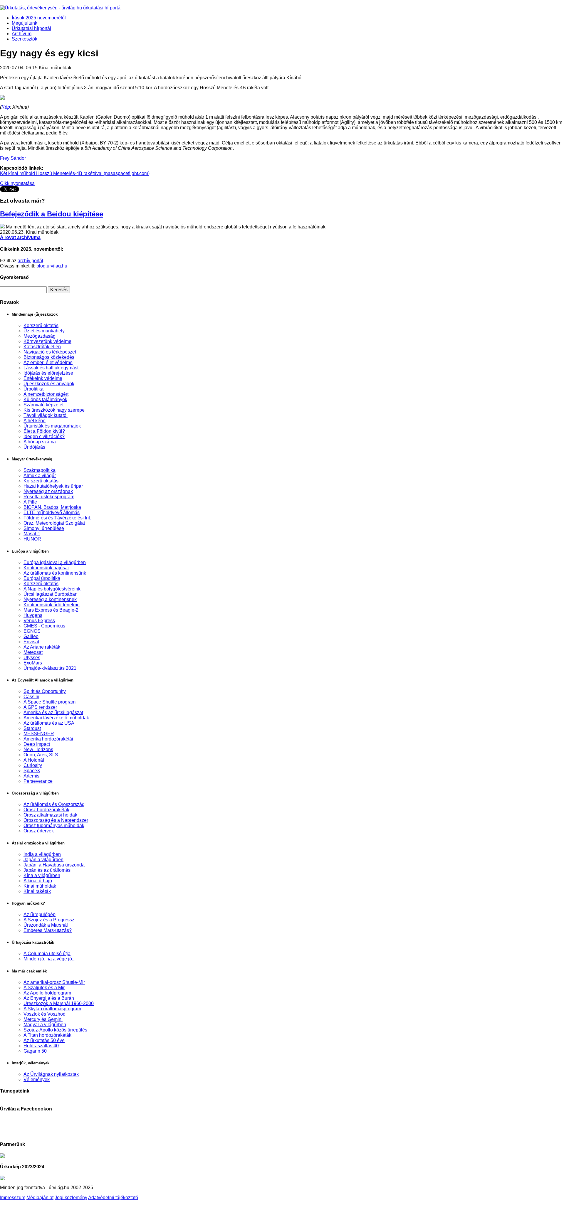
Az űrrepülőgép (40, 914)
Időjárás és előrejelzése (48, 373)
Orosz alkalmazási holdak (50, 814)
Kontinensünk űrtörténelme (52, 604)
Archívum (21, 33)
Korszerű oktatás (41, 325)
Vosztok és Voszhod (45, 1014)
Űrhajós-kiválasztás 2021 (50, 668)
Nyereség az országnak (48, 491)
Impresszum (12, 1197)
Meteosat (33, 652)
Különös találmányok (45, 399)
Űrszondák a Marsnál (46, 925)
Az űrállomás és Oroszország (54, 804)
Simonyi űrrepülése (44, 528)
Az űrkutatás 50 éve (44, 1040)
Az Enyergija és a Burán (49, 998)
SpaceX (32, 770)
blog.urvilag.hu (51, 265)
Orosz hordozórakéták (46, 809)
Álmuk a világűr (40, 475)
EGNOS (32, 631)
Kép (5, 107)
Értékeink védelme (43, 378)
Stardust (32, 728)
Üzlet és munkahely (44, 330)
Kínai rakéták (37, 891)
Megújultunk (24, 23)
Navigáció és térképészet (50, 351)
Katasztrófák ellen (42, 346)
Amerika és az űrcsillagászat (53, 712)
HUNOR (32, 538)
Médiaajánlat (39, 1197)
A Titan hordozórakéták (47, 1035)
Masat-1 (32, 533)
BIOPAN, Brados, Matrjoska (52, 507)
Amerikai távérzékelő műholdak (56, 717)
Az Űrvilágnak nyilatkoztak (51, 1074)
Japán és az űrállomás (47, 870)
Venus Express (39, 620)
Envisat (31, 641)
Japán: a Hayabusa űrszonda (54, 864)
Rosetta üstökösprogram (49, 496)
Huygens (33, 615)
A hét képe (35, 420)
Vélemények (37, 1079)
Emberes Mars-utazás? (48, 930)
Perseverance (38, 781)
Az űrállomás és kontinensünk (55, 572)
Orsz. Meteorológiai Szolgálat (54, 523)
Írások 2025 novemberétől (39, 17)
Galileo (31, 636)
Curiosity (33, 765)
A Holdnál (34, 760)
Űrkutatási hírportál (31, 28)
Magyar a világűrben (45, 1024)
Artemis (31, 775)
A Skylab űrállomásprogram (52, 1008)
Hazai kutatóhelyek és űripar (53, 486)
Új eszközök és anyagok (49, 383)
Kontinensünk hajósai (46, 567)
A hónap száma (40, 441)
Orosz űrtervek (39, 830)
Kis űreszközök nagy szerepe (54, 410)
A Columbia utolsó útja (47, 953)
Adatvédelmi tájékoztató (113, 1197)
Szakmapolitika (40, 470)
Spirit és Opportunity (45, 691)
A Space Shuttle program (49, 701)
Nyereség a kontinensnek (50, 599)
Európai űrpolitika (42, 578)
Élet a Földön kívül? (44, 431)
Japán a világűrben (43, 859)
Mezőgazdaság (40, 336)
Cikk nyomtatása (17, 183)
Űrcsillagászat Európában (51, 594)
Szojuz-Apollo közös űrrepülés (55, 1029)
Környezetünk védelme (47, 341)
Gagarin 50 (35, 1051)
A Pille (30, 501)
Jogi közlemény (71, 1197)
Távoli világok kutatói (46, 415)
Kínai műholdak (40, 885)
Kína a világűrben (42, 875)
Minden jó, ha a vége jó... (49, 958)
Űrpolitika (33, 388)
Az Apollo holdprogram (47, 992)
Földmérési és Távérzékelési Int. (57, 517)
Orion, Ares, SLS (41, 754)
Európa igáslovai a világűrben (55, 562)
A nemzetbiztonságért (46, 394)
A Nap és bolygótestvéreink (52, 588)
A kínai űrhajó (38, 880)
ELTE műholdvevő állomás (52, 512)
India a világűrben (42, 854)
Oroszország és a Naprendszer (56, 820)
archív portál (30, 260)
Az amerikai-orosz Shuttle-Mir (54, 982)
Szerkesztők (24, 38)
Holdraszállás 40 (41, 1045)
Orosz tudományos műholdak (54, 825)
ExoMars (33, 662)
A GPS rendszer (40, 707)
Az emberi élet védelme (48, 362)
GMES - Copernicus (44, 625)
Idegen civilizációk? (44, 436)
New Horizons (38, 749)
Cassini (31, 696)
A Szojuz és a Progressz (49, 919)
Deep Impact (37, 744)
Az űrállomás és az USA (49, 723)
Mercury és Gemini (43, 1019)
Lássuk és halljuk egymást (51, 367)
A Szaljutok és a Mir (44, 987)
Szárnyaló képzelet (43, 404)
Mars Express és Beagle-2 (51, 609)
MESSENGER (39, 733)
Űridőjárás (34, 447)
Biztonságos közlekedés (49, 357)
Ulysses (32, 657)
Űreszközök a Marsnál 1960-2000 (59, 1003)
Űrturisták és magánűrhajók (52, 425)
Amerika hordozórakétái (48, 738)
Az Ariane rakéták (42, 646)
